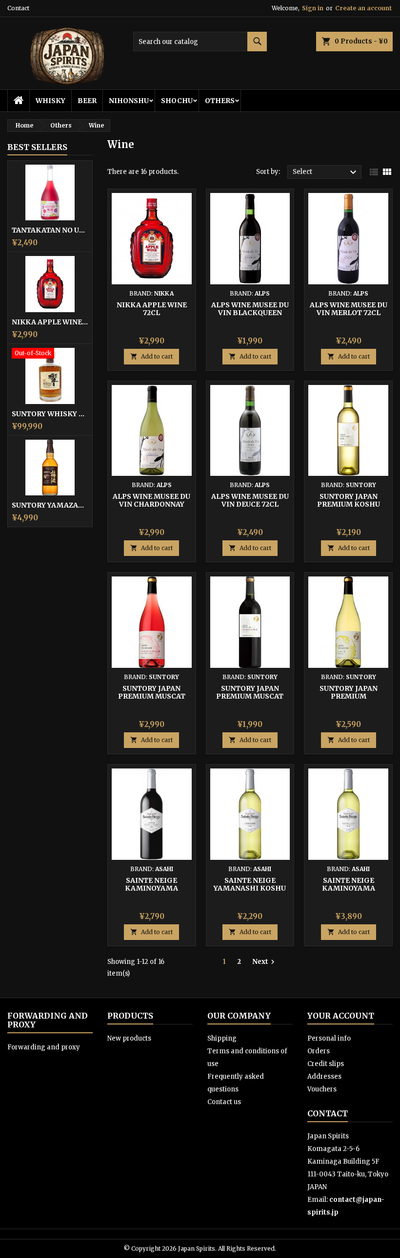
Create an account (363, 8)
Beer (87, 100)
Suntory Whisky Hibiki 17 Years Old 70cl (50, 414)
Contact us (224, 1102)
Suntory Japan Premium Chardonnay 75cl (348, 696)
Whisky (50, 100)
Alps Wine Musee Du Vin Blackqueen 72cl (250, 312)
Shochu (177, 100)
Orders (318, 1051)
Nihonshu (129, 100)
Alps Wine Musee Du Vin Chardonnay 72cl (151, 504)
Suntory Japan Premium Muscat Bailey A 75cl (249, 696)
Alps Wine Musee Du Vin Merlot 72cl (348, 308)
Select (326, 172)
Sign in (312, 8)
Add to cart (151, 356)
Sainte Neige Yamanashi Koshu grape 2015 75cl (250, 888)
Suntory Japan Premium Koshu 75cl (348, 504)
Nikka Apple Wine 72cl (50, 322)
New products (129, 1038)
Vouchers (322, 1089)
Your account (340, 1016)
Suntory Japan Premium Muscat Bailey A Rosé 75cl (151, 696)
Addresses (324, 1076)
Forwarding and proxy (43, 1047)
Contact (18, 8)
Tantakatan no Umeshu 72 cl (50, 230)
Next (264, 962)
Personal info (329, 1038)
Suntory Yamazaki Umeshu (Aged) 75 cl (50, 505)
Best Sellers (37, 147)
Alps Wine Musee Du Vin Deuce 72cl (250, 500)
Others (220, 100)
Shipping (222, 1038)
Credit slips (325, 1064)
